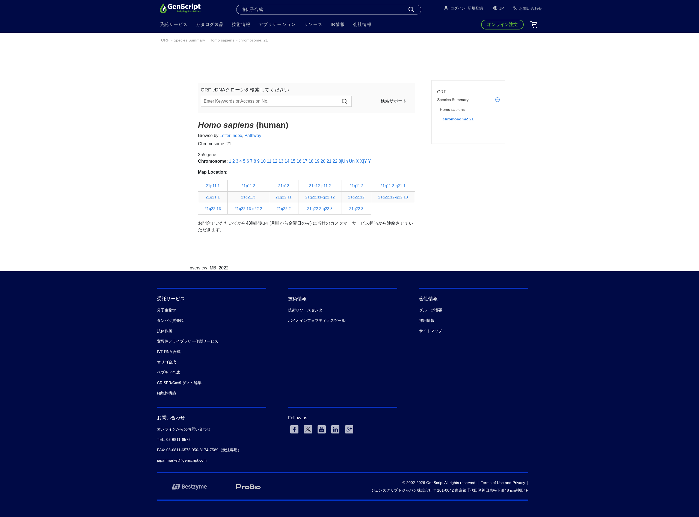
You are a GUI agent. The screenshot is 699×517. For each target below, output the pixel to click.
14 (287, 161)
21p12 (283, 185)
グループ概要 (430, 310)
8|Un (343, 161)
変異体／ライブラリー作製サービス (187, 341)
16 (299, 161)
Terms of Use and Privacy (503, 482)
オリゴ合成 (166, 362)
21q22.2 (284, 208)
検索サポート (394, 101)
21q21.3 (248, 197)
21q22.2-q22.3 (320, 208)
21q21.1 (213, 197)
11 (269, 161)
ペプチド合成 (168, 372)
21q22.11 (284, 197)
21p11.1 (213, 185)
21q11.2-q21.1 (392, 185)
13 (281, 161)
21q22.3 (356, 208)
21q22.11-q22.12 (320, 197)
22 (335, 161)
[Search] (411, 9)
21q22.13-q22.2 (248, 208)
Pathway (252, 135)
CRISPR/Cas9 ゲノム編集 (179, 383)
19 (317, 161)
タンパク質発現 (170, 320)
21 (329, 161)
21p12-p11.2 (320, 185)
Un (352, 161)
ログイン (458, 8)
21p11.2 (248, 185)
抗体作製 (164, 331)
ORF (165, 40)
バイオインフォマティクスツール (316, 320)
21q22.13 (213, 208)
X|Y (363, 161)
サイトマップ (430, 331)
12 (275, 161)
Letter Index (231, 135)
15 (293, 161)
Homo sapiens (221, 40)
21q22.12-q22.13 (393, 197)
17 (305, 161)
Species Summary (189, 40)
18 (311, 161)
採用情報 (426, 320)
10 (263, 161)
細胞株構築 (166, 393)
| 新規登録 (474, 8)
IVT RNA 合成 (168, 351)
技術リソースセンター (307, 310)
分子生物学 (166, 310)
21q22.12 (356, 197)
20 (323, 161)
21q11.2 (356, 185)
